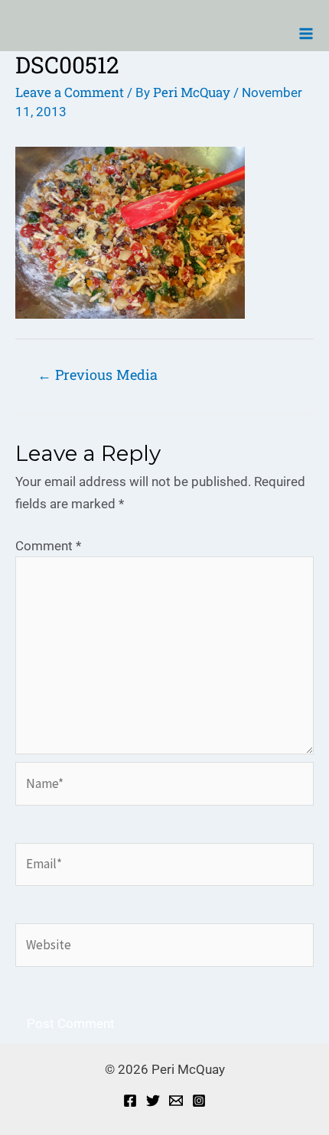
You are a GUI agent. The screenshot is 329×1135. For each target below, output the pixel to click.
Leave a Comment (69, 92)
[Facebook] (130, 1100)
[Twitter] (153, 1100)
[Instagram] (199, 1100)
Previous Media (97, 374)
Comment (48, 545)
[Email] (176, 1100)
